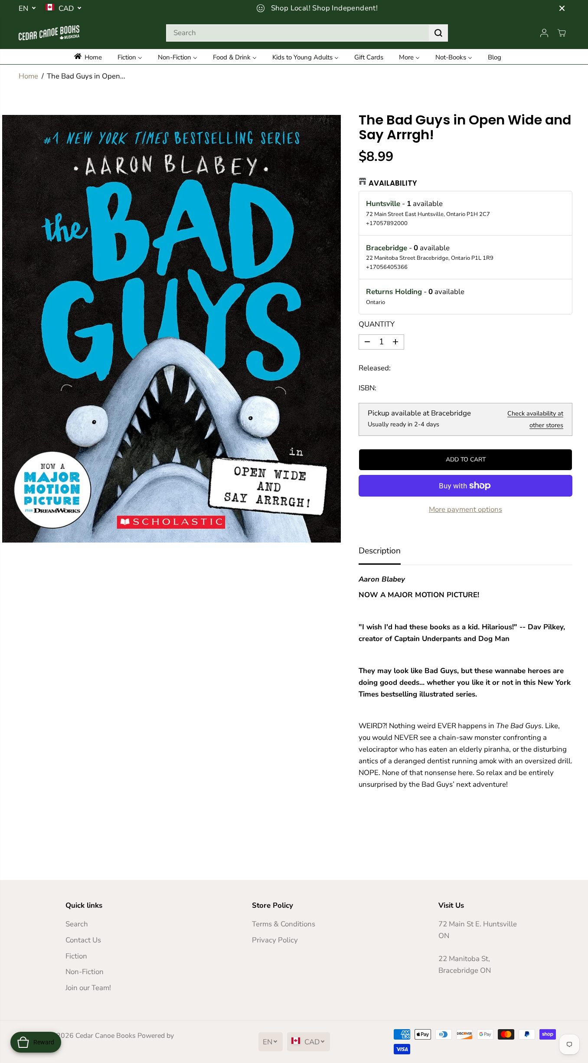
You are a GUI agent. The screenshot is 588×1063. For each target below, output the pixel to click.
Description (380, 550)
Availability (393, 183)
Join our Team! (88, 988)
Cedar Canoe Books (105, 1035)
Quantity (377, 324)
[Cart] (561, 33)
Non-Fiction (84, 972)
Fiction (76, 956)
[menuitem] (92, 56)
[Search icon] (438, 33)
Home (28, 76)
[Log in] (544, 33)
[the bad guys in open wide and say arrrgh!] (171, 329)
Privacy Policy (275, 940)
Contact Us (83, 940)
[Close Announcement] (562, 8)
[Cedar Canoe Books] (49, 33)
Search (76, 924)
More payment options (465, 509)
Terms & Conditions (283, 924)
